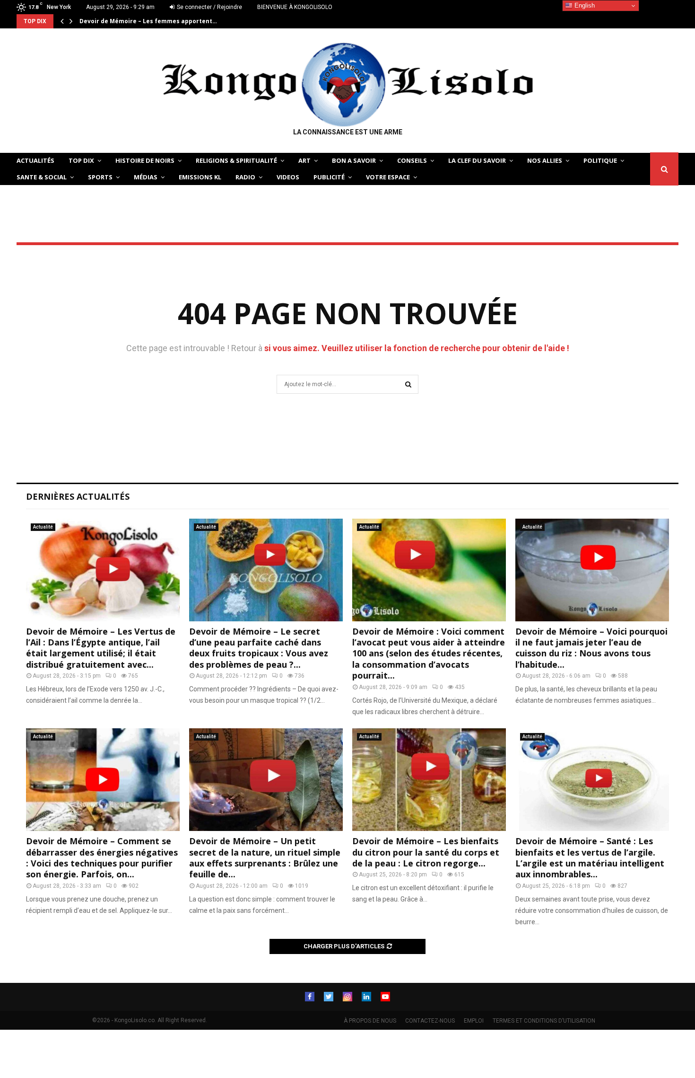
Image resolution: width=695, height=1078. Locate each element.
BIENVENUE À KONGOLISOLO (294, 7)
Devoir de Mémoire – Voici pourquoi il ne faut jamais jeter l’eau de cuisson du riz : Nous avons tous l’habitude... (591, 648)
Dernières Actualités (78, 496)
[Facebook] (309, 996)
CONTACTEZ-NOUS (430, 1020)
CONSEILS (412, 160)
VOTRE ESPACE (388, 177)
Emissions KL (200, 177)
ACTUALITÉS (35, 160)
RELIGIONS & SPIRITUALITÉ (236, 160)
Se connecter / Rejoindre (208, 7)
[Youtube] (385, 996)
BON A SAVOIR (354, 160)
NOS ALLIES (544, 160)
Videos (288, 177)
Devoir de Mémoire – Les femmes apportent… (148, 21)
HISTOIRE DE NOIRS (144, 160)
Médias (145, 177)
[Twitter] (328, 996)
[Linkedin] (366, 996)
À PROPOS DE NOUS (370, 1020)
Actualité (43, 527)
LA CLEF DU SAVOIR (477, 160)
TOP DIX (81, 160)
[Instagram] (347, 996)
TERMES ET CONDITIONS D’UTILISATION (544, 1020)
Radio (245, 177)
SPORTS (100, 177)
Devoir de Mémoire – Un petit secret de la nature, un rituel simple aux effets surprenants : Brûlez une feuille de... (264, 857)
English (584, 5)
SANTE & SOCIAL (42, 177)
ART (304, 160)
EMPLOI (474, 1020)
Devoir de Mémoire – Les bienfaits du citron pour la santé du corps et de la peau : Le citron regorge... (425, 852)
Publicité (329, 177)
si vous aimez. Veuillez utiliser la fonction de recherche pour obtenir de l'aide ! (416, 348)
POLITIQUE (600, 160)
